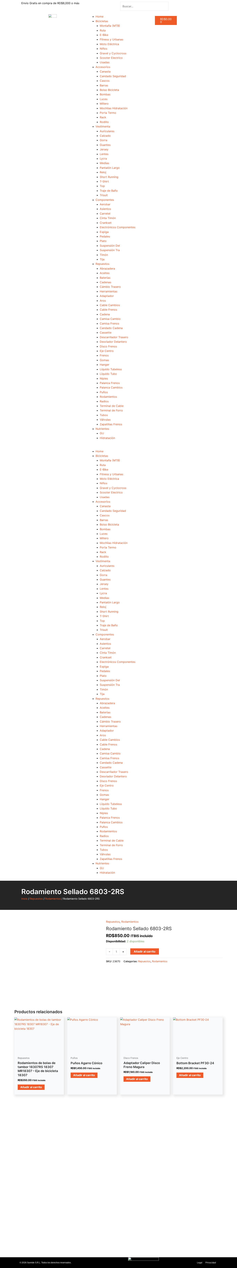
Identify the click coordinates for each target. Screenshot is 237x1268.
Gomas (104, 360)
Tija (102, 259)
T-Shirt (104, 181)
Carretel (105, 213)
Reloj (103, 172)
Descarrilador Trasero (114, 337)
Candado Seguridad (113, 76)
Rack (103, 117)
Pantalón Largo (110, 167)
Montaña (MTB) (110, 25)
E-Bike (104, 35)
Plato (103, 241)
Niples (104, 378)
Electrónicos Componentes (117, 227)
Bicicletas (102, 21)
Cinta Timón (108, 218)
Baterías (105, 277)
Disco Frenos (108, 346)
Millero (104, 103)
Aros (103, 300)
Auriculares (107, 131)
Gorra (103, 140)
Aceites (104, 273)
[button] (118, 446)
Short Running (109, 177)
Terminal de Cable (112, 406)
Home (99, 16)
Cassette (105, 332)
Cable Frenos (108, 309)
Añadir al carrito (144, 951)
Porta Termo (108, 112)
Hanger (104, 364)
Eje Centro (107, 351)
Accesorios (103, 67)
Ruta (103, 30)
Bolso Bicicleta (109, 90)
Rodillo (104, 122)
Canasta (105, 71)
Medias (104, 163)
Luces (103, 99)
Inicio (24, 898)
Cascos (104, 80)
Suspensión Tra (110, 250)
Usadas (104, 62)
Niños (103, 48)
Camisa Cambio (110, 319)
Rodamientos (108, 396)
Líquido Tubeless (111, 369)
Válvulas (105, 419)
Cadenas (105, 282)
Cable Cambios (110, 305)
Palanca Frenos (110, 383)
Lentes (104, 154)
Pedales (105, 236)
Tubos (104, 415)
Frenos (104, 355)
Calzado (105, 135)
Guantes (105, 145)
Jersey (104, 149)
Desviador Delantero (113, 341)
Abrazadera (107, 268)
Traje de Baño (109, 190)
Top (102, 186)
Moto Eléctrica (109, 44)
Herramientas (108, 291)
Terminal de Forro (111, 410)
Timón (104, 255)
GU (102, 433)
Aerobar (105, 204)
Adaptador (107, 296)
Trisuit (104, 195)
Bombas (105, 94)
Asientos (105, 209)
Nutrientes (102, 428)
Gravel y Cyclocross (113, 53)
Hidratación (107, 438)
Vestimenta (103, 126)
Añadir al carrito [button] (31, 1087)
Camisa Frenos (109, 323)
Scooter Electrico (111, 57)
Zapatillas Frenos (111, 424)
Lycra (103, 158)
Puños (104, 392)
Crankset (106, 222)
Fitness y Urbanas (111, 39)
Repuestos (102, 264)
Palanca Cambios (111, 387)
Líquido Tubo (108, 373)
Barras (104, 85)
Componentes (105, 200)
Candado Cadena (111, 328)
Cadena (105, 314)
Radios (104, 401)
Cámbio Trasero (110, 286)
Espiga (104, 232)
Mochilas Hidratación (114, 108)
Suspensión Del (110, 245)
